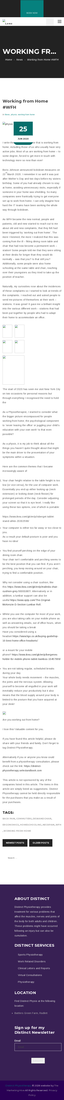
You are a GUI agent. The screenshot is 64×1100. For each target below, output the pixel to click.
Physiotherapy (26, 982)
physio (14, 114)
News (19, 59)
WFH (58, 824)
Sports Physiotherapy (30, 954)
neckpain (49, 824)
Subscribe (38, 1060)
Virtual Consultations (30, 975)
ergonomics (11, 824)
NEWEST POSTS (15, 843)
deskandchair (42, 818)
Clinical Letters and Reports (34, 968)
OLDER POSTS (41, 843)
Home (8, 59)
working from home (26, 114)
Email (18, 1040)
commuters (24, 818)
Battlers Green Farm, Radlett (31, 1013)
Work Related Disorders (32, 961)
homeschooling (31, 824)
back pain (9, 818)
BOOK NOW (32, 13)
